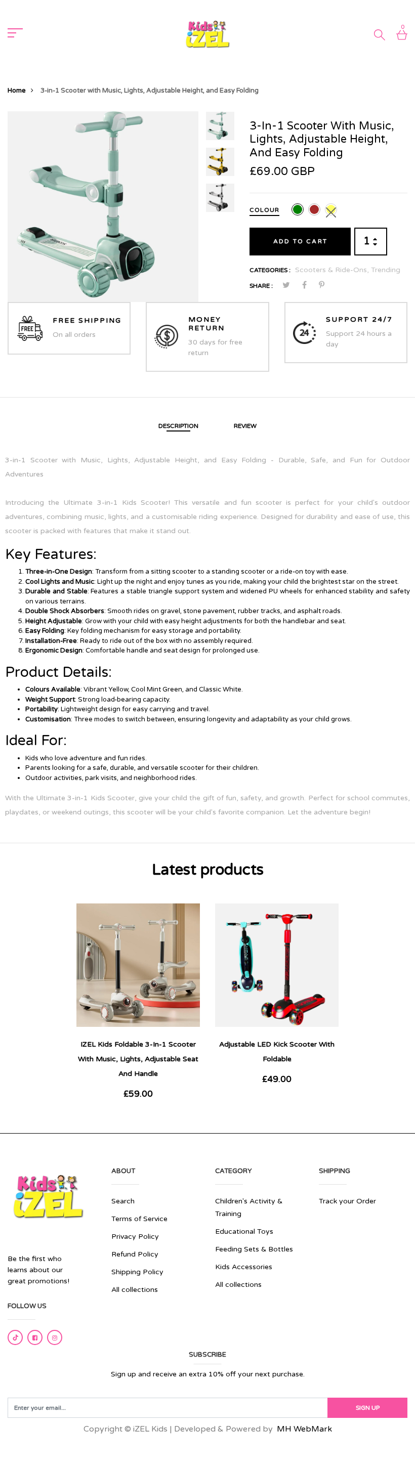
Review (245, 425)
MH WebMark (304, 1429)
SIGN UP (368, 1407)
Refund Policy (134, 1254)
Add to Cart (300, 241)
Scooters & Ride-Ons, (333, 270)
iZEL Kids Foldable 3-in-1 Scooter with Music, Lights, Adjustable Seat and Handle (138, 1059)
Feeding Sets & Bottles (254, 1249)
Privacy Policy (135, 1236)
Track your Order (347, 1201)
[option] (103, 206)
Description (178, 425)
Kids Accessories (243, 1267)
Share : (261, 285)
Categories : (270, 270)
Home (17, 90)
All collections (134, 1289)
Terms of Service (139, 1219)
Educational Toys (244, 1231)
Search (123, 1201)
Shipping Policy (137, 1272)
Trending (385, 270)
